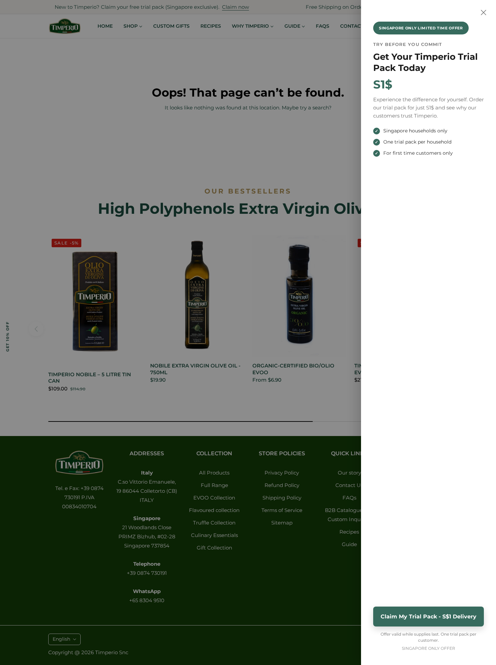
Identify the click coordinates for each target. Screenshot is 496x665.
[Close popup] (483, 12)
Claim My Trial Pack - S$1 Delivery (428, 616)
